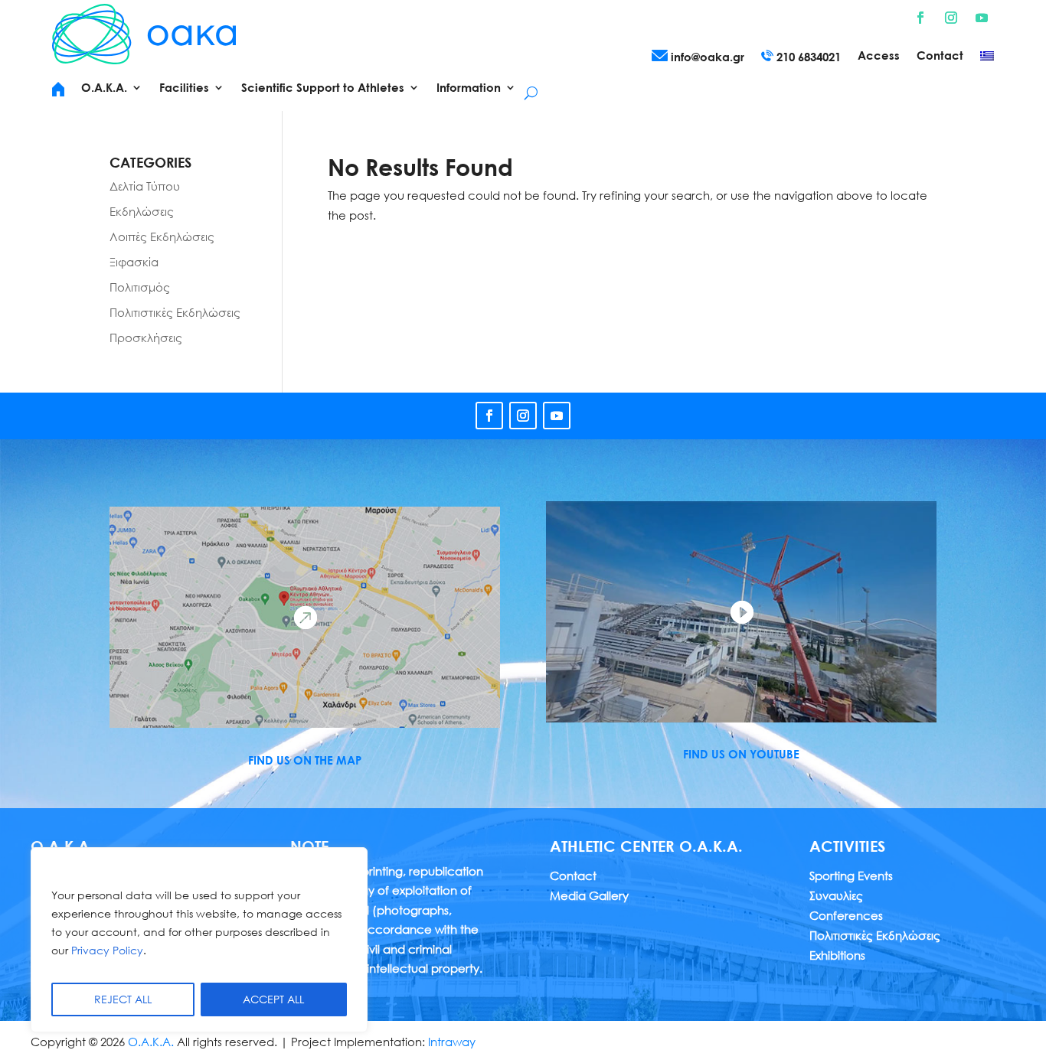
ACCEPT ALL (273, 999)
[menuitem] (987, 59)
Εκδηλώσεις (142, 211)
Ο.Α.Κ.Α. (151, 1041)
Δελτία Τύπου (145, 186)
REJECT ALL (123, 999)
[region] (199, 939)
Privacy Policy (107, 950)
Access (879, 56)
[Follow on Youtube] (981, 17)
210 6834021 (807, 57)
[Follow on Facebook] (920, 17)
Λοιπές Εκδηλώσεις (162, 236)
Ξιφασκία (134, 261)
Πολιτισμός (140, 287)
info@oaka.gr (706, 57)
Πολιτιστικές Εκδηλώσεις (175, 312)
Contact (940, 56)
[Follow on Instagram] (951, 17)
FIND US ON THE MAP (304, 760)
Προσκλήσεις (146, 337)
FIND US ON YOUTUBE (741, 754)
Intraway (452, 1041)
